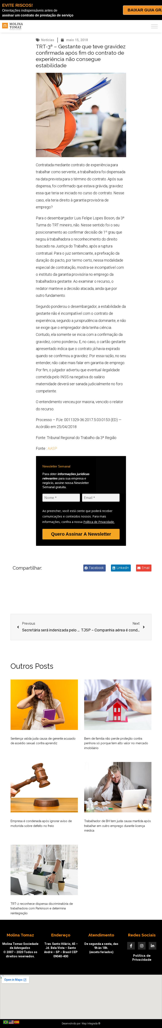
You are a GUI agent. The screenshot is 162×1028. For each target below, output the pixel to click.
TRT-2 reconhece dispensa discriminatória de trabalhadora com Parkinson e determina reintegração (42, 908)
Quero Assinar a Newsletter (81, 534)
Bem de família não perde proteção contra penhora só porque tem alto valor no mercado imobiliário (116, 743)
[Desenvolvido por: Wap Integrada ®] (81, 1023)
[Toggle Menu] (154, 26)
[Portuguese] (6, 1022)
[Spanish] (17, 1022)
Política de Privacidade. (99, 522)
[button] (94, 568)
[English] (11, 1022)
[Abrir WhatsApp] (151, 1017)
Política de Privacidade (141, 958)
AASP (52, 448)
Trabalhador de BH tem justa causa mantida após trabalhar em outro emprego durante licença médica (117, 825)
